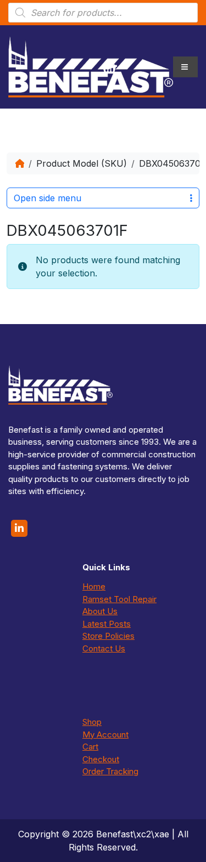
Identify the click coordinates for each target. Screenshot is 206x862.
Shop (92, 722)
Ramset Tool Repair (119, 599)
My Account (105, 734)
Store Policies (108, 636)
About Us (100, 611)
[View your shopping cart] (109, 67)
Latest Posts (106, 624)
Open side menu (47, 197)
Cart (90, 746)
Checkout (100, 759)
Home (93, 586)
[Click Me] (19, 528)
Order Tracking (110, 771)
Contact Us (103, 648)
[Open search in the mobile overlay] (103, 12)
